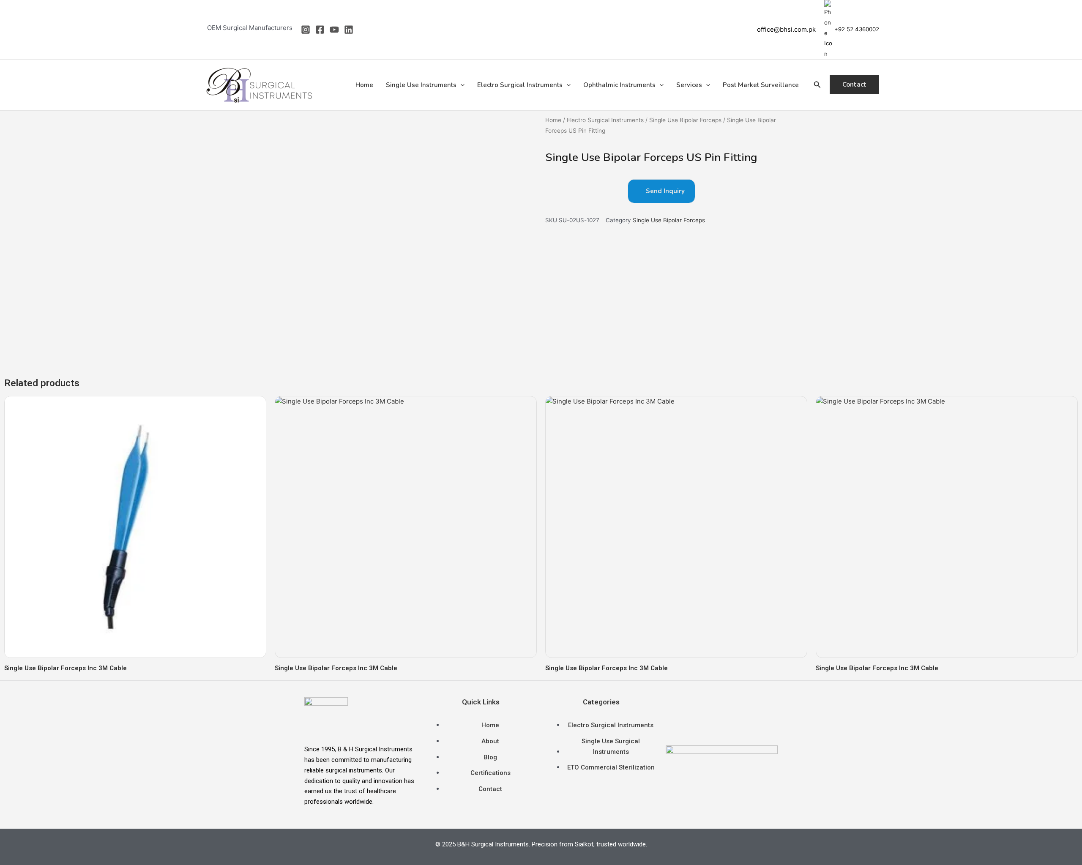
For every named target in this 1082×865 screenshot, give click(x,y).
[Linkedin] (348, 29)
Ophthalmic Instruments (619, 85)
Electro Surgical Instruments (520, 85)
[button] (460, 85)
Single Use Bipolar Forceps (685, 120)
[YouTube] (334, 29)
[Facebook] (320, 29)
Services (689, 85)
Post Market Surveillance (761, 85)
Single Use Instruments (421, 85)
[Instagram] (305, 29)
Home (364, 85)
